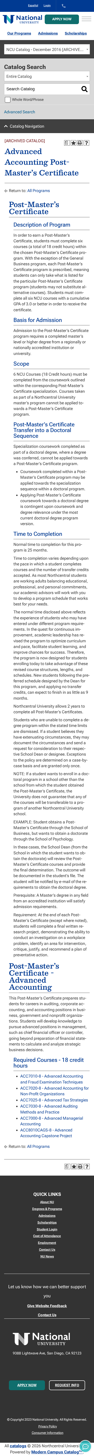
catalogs (18, 1445)
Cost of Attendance (47, 1236)
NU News (47, 1256)
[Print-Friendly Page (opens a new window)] (80, 143)
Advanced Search (19, 111)
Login (47, 5)
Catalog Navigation (27, 126)
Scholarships (76, 33)
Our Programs (19, 33)
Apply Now (61, 19)
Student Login (47, 1229)
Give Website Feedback (47, 1306)
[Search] (84, 89)
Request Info (67, 1385)
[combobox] (47, 49)
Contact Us (47, 1249)
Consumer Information (47, 1433)
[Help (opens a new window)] (86, 143)
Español (33, 5)
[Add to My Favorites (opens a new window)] (73, 143)
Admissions (48, 33)
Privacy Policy (47, 1426)
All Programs (38, 190)
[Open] (86, 19)
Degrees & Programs (47, 1209)
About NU (47, 1202)
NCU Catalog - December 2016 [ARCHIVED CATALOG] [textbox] (48, 49)
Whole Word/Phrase (28, 99)
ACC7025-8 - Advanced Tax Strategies (54, 1100)
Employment (47, 1243)
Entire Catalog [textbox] (19, 76)
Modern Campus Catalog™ (57, 1452)
